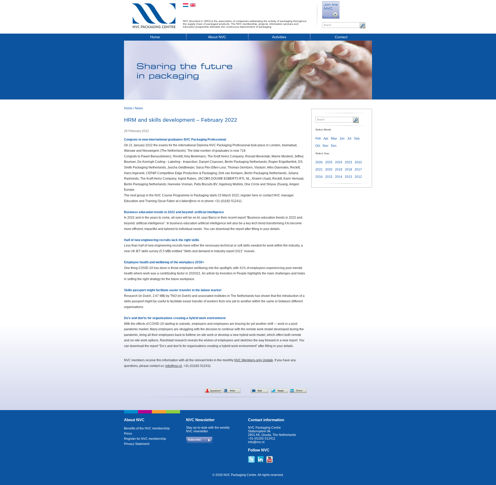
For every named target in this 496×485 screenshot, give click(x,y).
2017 (358, 169)
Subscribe (194, 439)
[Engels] (193, 5)
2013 (348, 177)
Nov (325, 146)
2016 (319, 177)
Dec (334, 146)
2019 (338, 169)
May (334, 138)
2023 (348, 162)
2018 (348, 169)
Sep (357, 138)
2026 (319, 162)
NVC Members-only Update (253, 360)
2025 (328, 162)
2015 (328, 177)
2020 (328, 169)
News (139, 108)
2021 (319, 169)
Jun (342, 138)
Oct (317, 146)
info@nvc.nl (173, 366)
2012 (358, 177)
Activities (279, 37)
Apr (325, 138)
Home (155, 37)
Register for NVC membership (145, 439)
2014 (338, 177)
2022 (358, 162)
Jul (349, 138)
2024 (338, 162)
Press (128, 433)
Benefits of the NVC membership (147, 428)
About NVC (217, 37)
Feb (318, 138)
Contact (341, 37)
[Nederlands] (185, 5)
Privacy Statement (136, 444)
